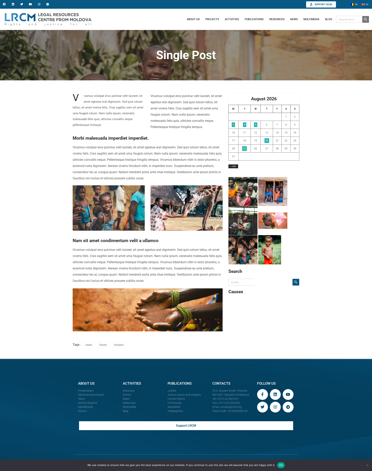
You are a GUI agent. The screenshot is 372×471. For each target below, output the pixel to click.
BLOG (328, 19)
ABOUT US (193, 19)
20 (266, 140)
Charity (103, 345)
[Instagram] (39, 4)
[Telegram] (47, 4)
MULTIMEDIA (311, 19)
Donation (119, 345)
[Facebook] (4, 4)
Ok (281, 465)
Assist (88, 345)
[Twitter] (21, 4)
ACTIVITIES (232, 19)
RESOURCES (276, 19)
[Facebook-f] (262, 394)
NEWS (294, 19)
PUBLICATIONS (254, 19)
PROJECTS (212, 19)
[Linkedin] (13, 4)
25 (244, 148)
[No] (367, 465)
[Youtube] (30, 4)
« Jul (233, 166)
